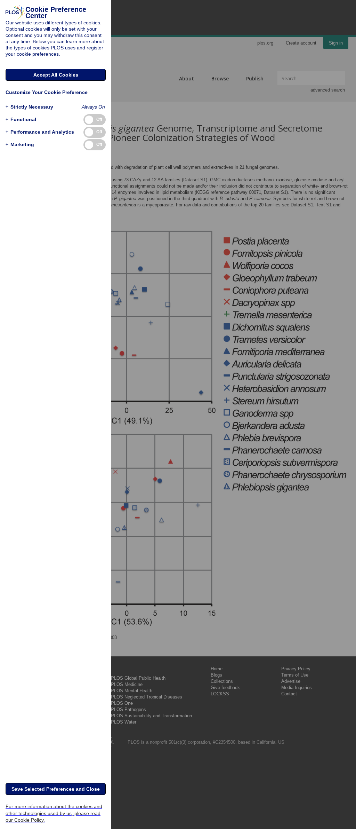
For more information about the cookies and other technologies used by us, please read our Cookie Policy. (54, 813)
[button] (29, 107)
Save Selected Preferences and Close (55, 789)
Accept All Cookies (55, 75)
